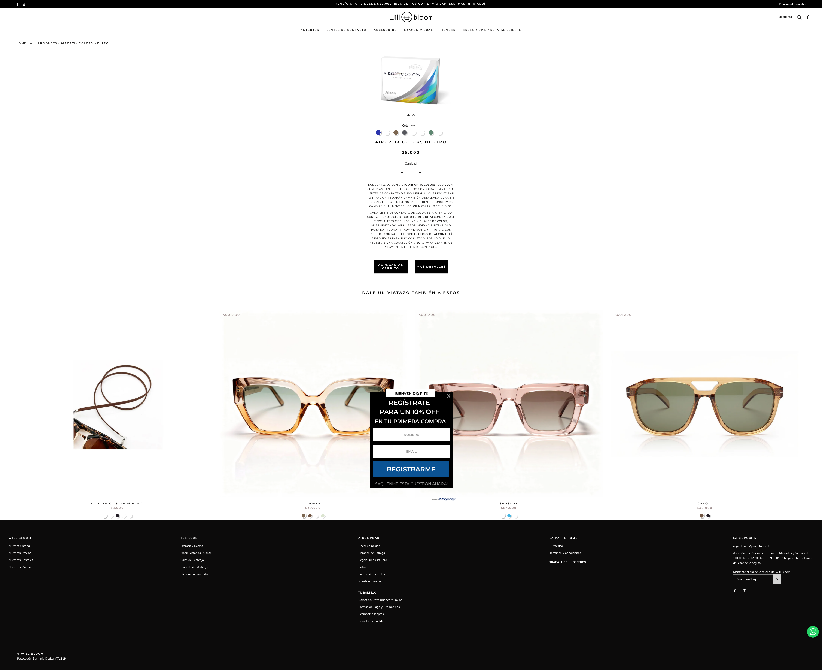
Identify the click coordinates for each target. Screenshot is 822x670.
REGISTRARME (411, 469)
